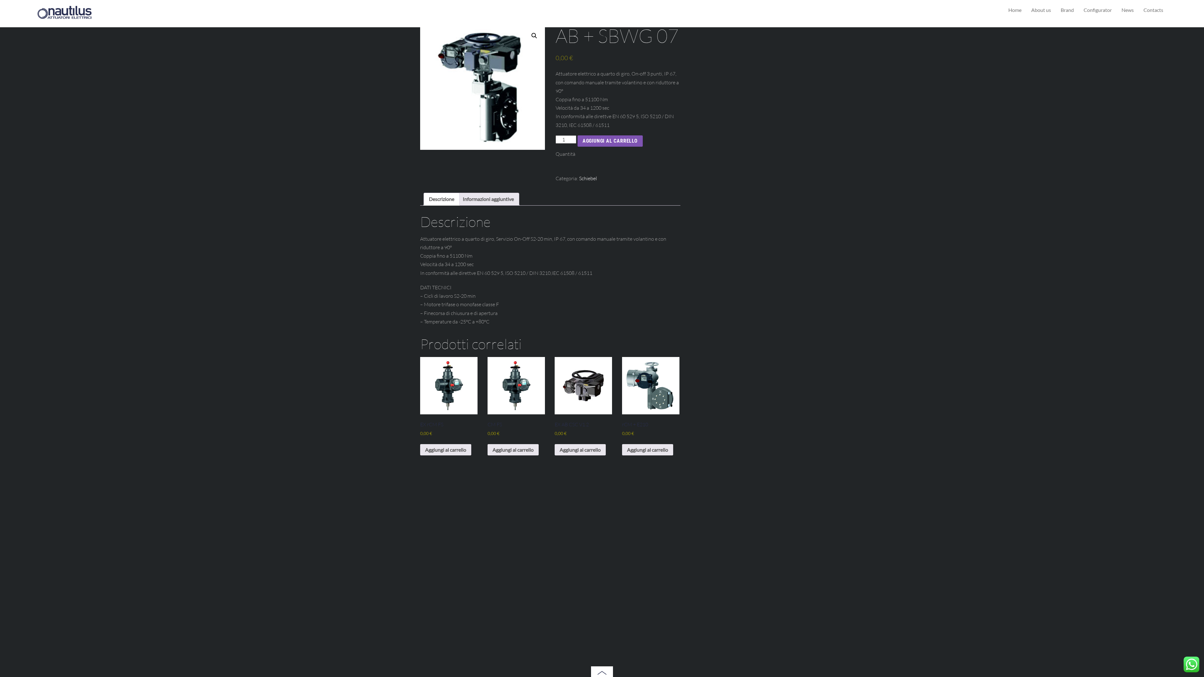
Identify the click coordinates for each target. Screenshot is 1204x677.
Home (1015, 10)
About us (1041, 10)
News (1128, 10)
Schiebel (588, 178)
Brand (1067, 10)
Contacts (1153, 10)
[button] (534, 35)
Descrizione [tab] (441, 199)
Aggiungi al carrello (610, 141)
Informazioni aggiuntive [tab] (488, 199)
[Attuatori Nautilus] (64, 18)
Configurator (1098, 10)
